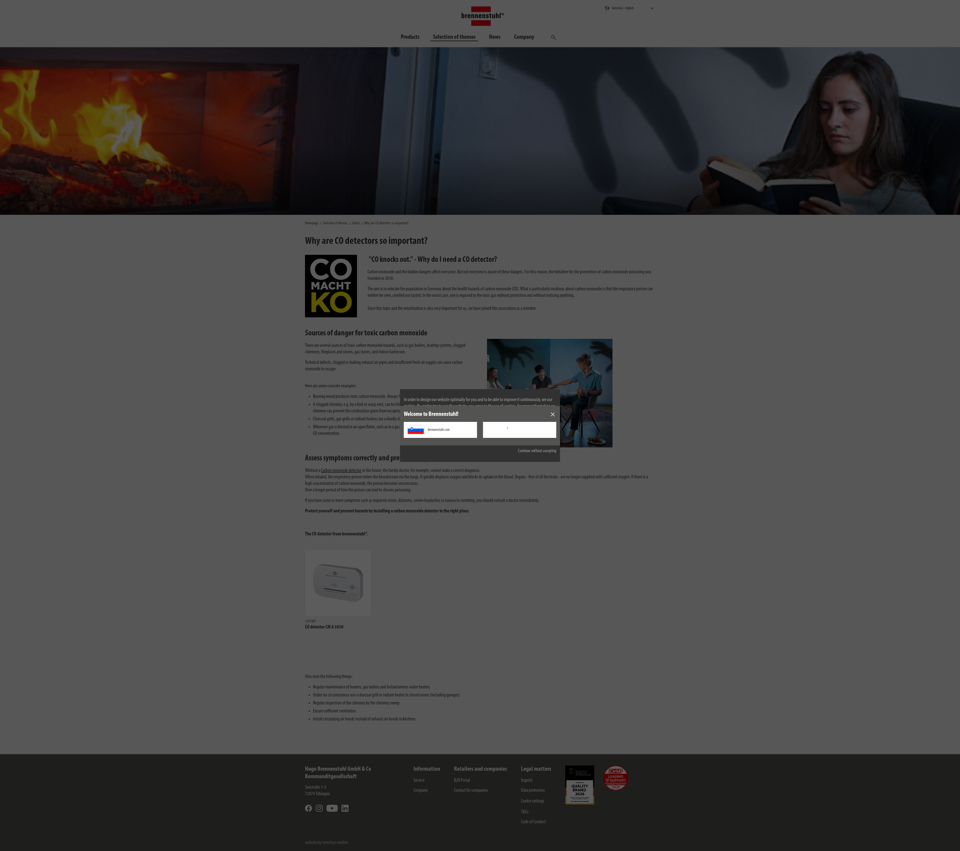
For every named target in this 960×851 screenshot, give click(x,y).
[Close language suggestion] (552, 414)
